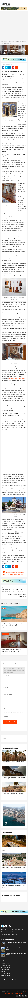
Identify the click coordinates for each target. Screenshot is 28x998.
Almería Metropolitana (14, 572)
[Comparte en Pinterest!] (13, 67)
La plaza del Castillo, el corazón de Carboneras (15, 595)
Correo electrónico (8, 694)
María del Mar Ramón (7, 64)
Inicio (2, 41)
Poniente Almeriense (5, 973)
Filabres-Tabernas (5, 969)
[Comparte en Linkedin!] (9, 67)
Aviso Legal (13, 993)
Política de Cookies (19, 993)
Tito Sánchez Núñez (6, 869)
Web (4, 701)
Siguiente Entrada (21, 592)
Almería (5, 41)
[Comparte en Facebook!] (3, 67)
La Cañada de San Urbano (13, 574)
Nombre (5, 687)
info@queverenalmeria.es (10, 934)
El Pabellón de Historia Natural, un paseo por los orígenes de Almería (12, 590)
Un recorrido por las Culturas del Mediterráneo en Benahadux (11, 650)
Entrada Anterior (6, 587)
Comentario (6, 675)
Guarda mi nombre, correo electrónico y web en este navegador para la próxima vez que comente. (14, 712)
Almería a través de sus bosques (10, 849)
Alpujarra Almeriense (5, 965)
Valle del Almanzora (5, 975)
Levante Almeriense (5, 967)
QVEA (4, 850)
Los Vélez (3, 971)
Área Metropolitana (5, 963)
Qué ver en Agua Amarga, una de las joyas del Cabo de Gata (13, 624)
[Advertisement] (14, 25)
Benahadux (6, 634)
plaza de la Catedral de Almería (16, 378)
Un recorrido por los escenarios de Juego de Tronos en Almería (16, 943)
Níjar (4, 608)
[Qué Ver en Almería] (6, 4)
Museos (21, 574)
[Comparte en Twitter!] (6, 67)
